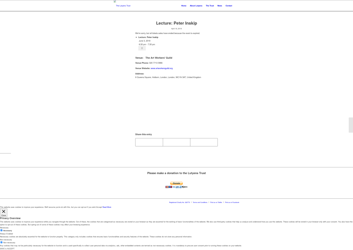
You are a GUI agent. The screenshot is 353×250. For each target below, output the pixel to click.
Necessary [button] (4, 227)
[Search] (236, 5)
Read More (106, 207)
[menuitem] (184, 5)
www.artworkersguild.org (162, 68)
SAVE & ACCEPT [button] (7, 248)
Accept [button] (99, 207)
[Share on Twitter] (176, 142)
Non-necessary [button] (6, 239)
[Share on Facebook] (149, 142)
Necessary (7, 230)
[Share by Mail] (204, 142)
